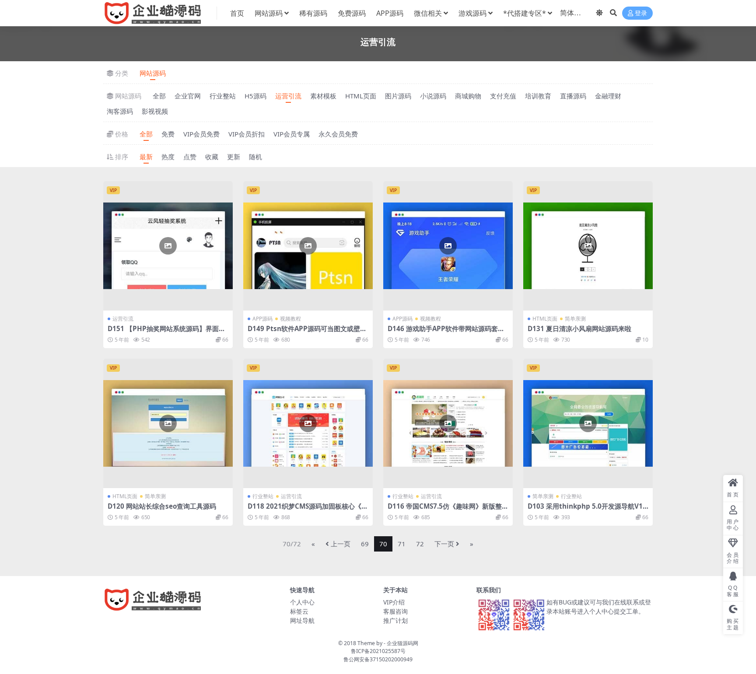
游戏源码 (472, 13)
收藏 (211, 156)
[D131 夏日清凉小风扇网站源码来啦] (588, 246)
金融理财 (608, 95)
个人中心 (302, 602)
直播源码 (573, 95)
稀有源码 (313, 13)
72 (420, 543)
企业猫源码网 (402, 643)
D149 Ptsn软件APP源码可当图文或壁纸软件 (307, 332)
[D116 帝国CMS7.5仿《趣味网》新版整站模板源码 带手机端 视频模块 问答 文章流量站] (448, 423)
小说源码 (433, 95)
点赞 (189, 156)
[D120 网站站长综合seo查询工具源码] (168, 423)
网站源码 (269, 13)
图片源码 (398, 95)
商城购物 (468, 95)
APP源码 (389, 13)
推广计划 (395, 620)
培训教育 (538, 95)
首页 (237, 13)
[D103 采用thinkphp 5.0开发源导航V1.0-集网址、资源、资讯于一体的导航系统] (588, 423)
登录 (641, 13)
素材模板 (323, 95)
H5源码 (255, 95)
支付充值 (503, 95)
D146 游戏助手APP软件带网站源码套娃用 (446, 332)
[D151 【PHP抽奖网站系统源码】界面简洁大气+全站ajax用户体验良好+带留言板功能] (168, 246)
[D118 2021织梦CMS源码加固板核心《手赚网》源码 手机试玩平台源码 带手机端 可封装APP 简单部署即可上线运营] (308, 423)
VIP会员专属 (291, 133)
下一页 (444, 543)
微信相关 (428, 13)
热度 (168, 156)
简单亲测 (575, 318)
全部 (159, 95)
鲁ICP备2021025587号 (378, 651)
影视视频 (155, 111)
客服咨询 (395, 611)
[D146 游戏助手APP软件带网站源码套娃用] (448, 246)
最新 (146, 156)
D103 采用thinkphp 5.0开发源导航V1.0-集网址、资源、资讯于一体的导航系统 (588, 510)
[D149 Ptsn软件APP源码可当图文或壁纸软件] (308, 246)
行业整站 (223, 95)
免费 (168, 133)
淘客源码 (120, 111)
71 (402, 543)
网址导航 (302, 620)
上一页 (340, 543)
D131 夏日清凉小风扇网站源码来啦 (579, 328)
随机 (255, 156)
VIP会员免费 (201, 133)
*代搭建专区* (524, 13)
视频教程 (290, 318)
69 (365, 543)
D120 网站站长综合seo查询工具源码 (162, 506)
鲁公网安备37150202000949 (378, 659)
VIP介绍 (394, 602)
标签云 (299, 611)
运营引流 (288, 95)
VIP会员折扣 (246, 133)
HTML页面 (360, 95)
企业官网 (188, 95)
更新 (233, 156)
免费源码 (352, 13)
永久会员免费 (338, 133)
